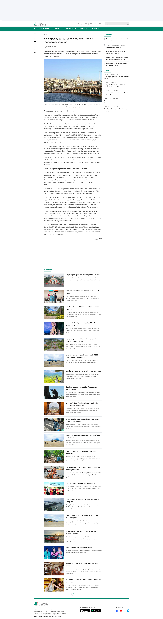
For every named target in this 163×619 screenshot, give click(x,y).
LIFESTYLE (56, 29)
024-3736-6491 (44, 616)
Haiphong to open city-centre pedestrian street (83, 275)
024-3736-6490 (56, 616)
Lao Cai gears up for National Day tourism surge (83, 371)
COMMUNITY (84, 29)
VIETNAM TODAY (44, 29)
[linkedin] (35, 41)
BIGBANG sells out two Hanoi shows (79, 547)
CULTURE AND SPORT (69, 29)
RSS (100, 24)
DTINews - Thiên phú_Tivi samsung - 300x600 (116, 117)
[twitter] (35, 38)
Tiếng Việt (93, 24)
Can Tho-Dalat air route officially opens (80, 483)
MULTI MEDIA (96, 29)
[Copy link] (35, 45)
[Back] (35, 52)
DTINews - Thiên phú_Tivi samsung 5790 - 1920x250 (81, 1)
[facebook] (35, 34)
